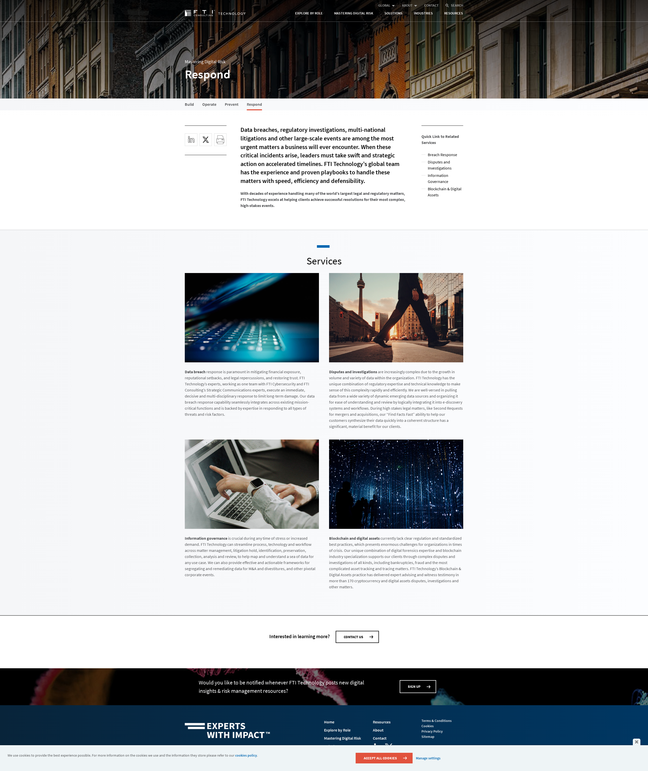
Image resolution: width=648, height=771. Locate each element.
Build (189, 104)
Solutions (393, 13)
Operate (209, 104)
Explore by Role (309, 13)
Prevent (231, 104)
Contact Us (353, 637)
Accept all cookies (380, 758)
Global (384, 5)
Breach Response (442, 154)
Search (457, 5)
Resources (453, 13)
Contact (431, 5)
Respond (254, 104)
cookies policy (246, 755)
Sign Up (414, 686)
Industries (423, 13)
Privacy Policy (432, 731)
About (407, 5)
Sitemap (427, 736)
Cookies (427, 726)
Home (329, 721)
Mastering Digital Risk (353, 13)
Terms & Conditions (436, 720)
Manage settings (428, 758)
